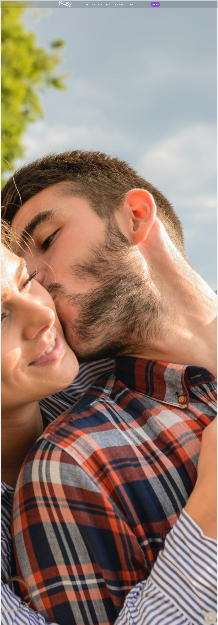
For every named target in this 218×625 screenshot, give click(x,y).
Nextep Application (120, 4)
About (93, 4)
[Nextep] (65, 4)
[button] (155, 4)
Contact (131, 4)
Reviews (108, 4)
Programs (101, 4)
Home (86, 4)
